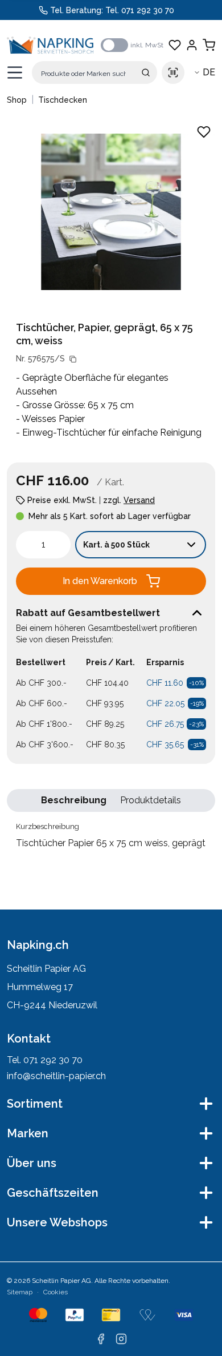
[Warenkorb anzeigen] (209, 45)
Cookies (55, 1292)
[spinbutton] (43, 544)
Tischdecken (62, 99)
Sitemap (19, 1292)
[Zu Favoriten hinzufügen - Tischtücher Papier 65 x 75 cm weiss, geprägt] (204, 132)
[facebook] (100, 1339)
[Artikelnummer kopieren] (72, 359)
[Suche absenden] (146, 72)
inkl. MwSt (146, 45)
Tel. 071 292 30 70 (139, 10)
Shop (17, 99)
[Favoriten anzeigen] (174, 45)
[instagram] (121, 1339)
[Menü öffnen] (15, 72)
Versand (139, 500)
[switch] (114, 45)
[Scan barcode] (173, 72)
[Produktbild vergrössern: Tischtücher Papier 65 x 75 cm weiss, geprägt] (111, 211)
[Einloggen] (192, 45)
